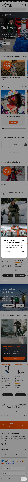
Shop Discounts (22, 1)
